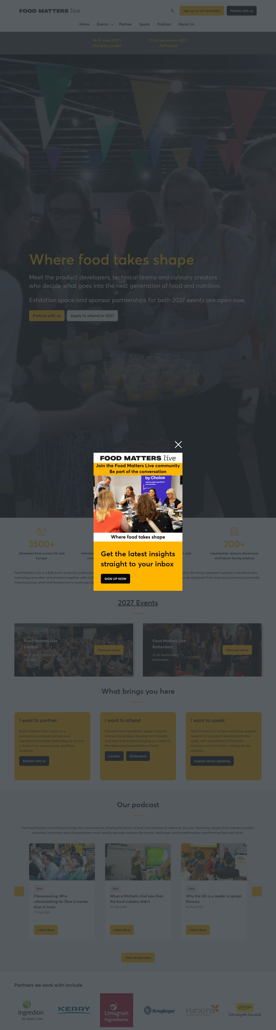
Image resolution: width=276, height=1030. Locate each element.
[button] (178, 444)
